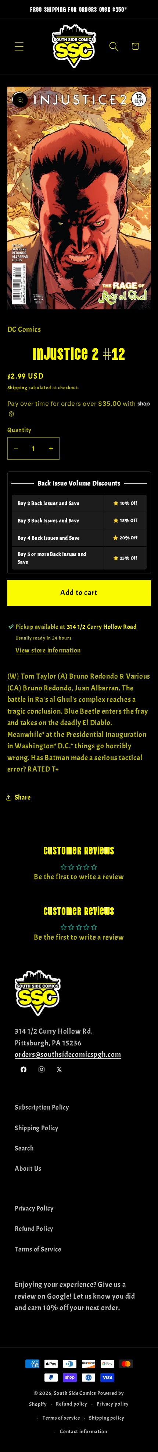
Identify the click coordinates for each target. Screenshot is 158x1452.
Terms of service (61, 1417)
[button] (18, 46)
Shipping (17, 388)
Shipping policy (107, 1417)
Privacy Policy (34, 1208)
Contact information (83, 1431)
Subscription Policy (42, 1107)
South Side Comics (75, 1393)
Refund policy (71, 1403)
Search (24, 1148)
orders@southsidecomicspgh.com (68, 1054)
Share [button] (23, 797)
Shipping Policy (36, 1128)
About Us (28, 1168)
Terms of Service (38, 1249)
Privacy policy (113, 1403)
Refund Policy (34, 1229)
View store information (48, 650)
